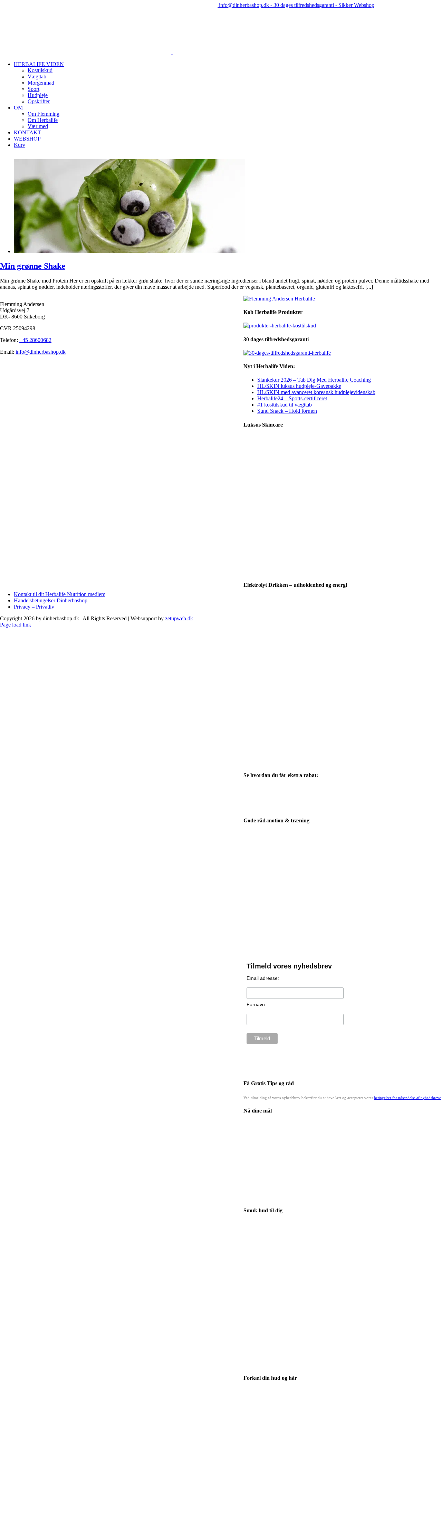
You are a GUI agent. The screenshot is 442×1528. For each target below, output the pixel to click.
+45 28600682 (35, 340)
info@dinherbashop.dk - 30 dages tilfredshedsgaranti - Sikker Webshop (296, 5)
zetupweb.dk (179, 618)
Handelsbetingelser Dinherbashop (50, 600)
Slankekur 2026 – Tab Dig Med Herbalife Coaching (314, 380)
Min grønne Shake (32, 265)
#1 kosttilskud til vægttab (284, 405)
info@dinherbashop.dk (41, 352)
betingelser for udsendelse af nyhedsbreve (407, 1098)
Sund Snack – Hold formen (287, 411)
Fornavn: (256, 1004)
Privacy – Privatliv (34, 607)
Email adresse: (263, 978)
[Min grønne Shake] (129, 251)
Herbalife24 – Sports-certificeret (292, 398)
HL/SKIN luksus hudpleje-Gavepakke (299, 386)
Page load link (15, 625)
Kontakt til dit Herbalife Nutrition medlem (59, 594)
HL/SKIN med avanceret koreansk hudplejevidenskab (316, 392)
